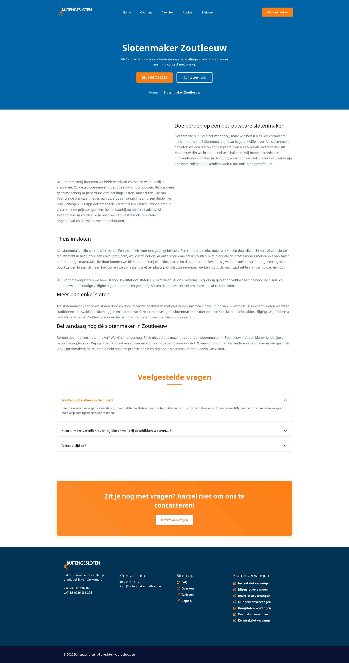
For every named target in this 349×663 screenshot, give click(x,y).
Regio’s (186, 601)
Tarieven (187, 595)
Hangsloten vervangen (254, 608)
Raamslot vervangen (253, 614)
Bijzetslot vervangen (253, 589)
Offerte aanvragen (174, 520)
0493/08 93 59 (129, 582)
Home (153, 92)
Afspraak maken (277, 12)
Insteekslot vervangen (254, 583)
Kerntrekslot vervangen (255, 620)
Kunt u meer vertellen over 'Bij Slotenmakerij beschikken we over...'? (116, 430)
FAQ (184, 582)
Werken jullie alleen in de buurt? (87, 400)
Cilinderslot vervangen (254, 602)
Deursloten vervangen (254, 596)
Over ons (187, 588)
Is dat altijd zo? (73, 445)
